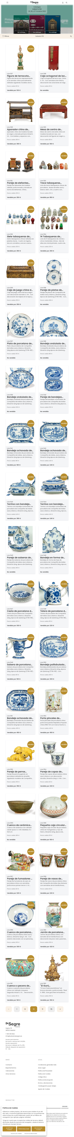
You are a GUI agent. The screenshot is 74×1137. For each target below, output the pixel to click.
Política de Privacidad (31, 1133)
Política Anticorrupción (45, 1080)
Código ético (42, 1077)
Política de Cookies (16, 1133)
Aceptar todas (9, 1129)
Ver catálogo (21, 32)
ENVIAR (64, 1106)
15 (51, 1009)
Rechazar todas (38, 1129)
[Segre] (34, 2)
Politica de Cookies (44, 1074)
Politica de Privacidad (45, 1071)
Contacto (9, 1065)
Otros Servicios (10, 1074)
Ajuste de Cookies (44, 1089)
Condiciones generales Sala (47, 1065)
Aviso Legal (41, 1068)
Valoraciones (10, 1071)
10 (34, 1009)
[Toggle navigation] (7, 2)
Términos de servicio (57, 1121)
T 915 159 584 (10, 1034)
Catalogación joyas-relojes (47, 1086)
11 (42, 1009)
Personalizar (24, 1129)
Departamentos (11, 1068)
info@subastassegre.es (14, 1036)
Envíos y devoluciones (45, 1083)
